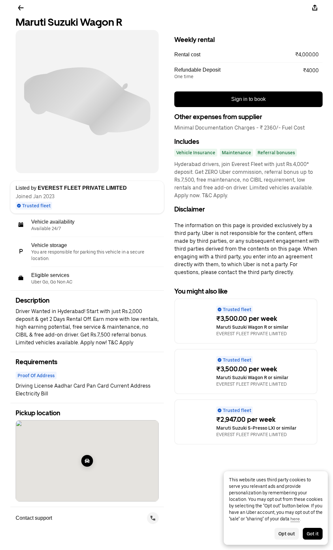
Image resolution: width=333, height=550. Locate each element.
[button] (248, 54)
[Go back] (21, 8)
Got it (313, 533)
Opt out (286, 533)
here (295, 518)
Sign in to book (248, 99)
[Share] (315, 8)
